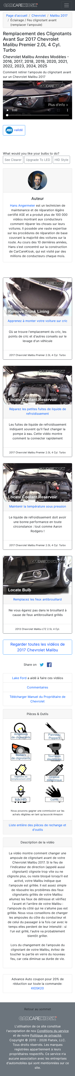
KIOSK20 (37, 988)
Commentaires (37, 687)
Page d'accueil (16, 15)
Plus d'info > (58, 105)
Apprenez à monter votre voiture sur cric (37, 321)
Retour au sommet (37, 1009)
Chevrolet (39, 15)
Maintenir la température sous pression (37, 506)
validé (18, 130)
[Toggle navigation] (66, 5)
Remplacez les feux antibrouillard (37, 599)
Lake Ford (19, 678)
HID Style (61, 160)
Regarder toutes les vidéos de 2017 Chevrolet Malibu (37, 647)
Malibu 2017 (59, 15)
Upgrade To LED (38, 160)
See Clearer (13, 160)
